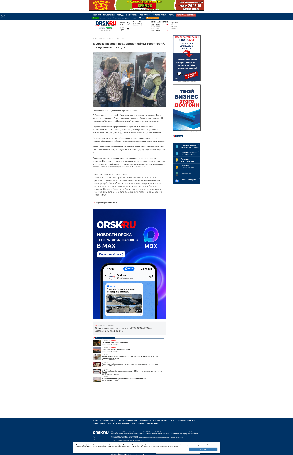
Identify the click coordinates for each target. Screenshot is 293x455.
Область (173, 28)
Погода (120, 15)
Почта (171, 15)
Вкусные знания (152, 18)
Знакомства (131, 15)
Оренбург (174, 26)
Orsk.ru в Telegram (138, 18)
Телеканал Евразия (186, 15)
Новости (97, 15)
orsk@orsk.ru (138, 440)
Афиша (102, 18)
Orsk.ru (168, 433)
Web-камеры (145, 15)
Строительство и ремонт (121, 18)
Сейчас (122, 23)
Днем (122, 29)
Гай (172, 24)
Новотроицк (174, 22)
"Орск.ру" (114, 432)
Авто (109, 18)
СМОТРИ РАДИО (160, 15)
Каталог (95, 18)
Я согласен (203, 449)
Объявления (109, 15)
